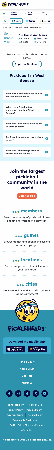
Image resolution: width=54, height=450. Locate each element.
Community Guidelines (25, 420)
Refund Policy (35, 415)
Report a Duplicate (27, 64)
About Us (27, 382)
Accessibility (17, 404)
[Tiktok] (27, 393)
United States (14, 13)
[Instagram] (18, 393)
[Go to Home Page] (15, 4)
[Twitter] (36, 393)
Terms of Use (35, 404)
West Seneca (44, 13)
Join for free (27, 195)
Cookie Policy (34, 409)
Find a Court (27, 361)
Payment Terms (15, 415)
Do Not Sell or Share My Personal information (27, 428)
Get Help (27, 375)
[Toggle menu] (49, 4)
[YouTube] (44, 393)
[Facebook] (9, 393)
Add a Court (27, 368)
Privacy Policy (15, 409)
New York (30, 13)
